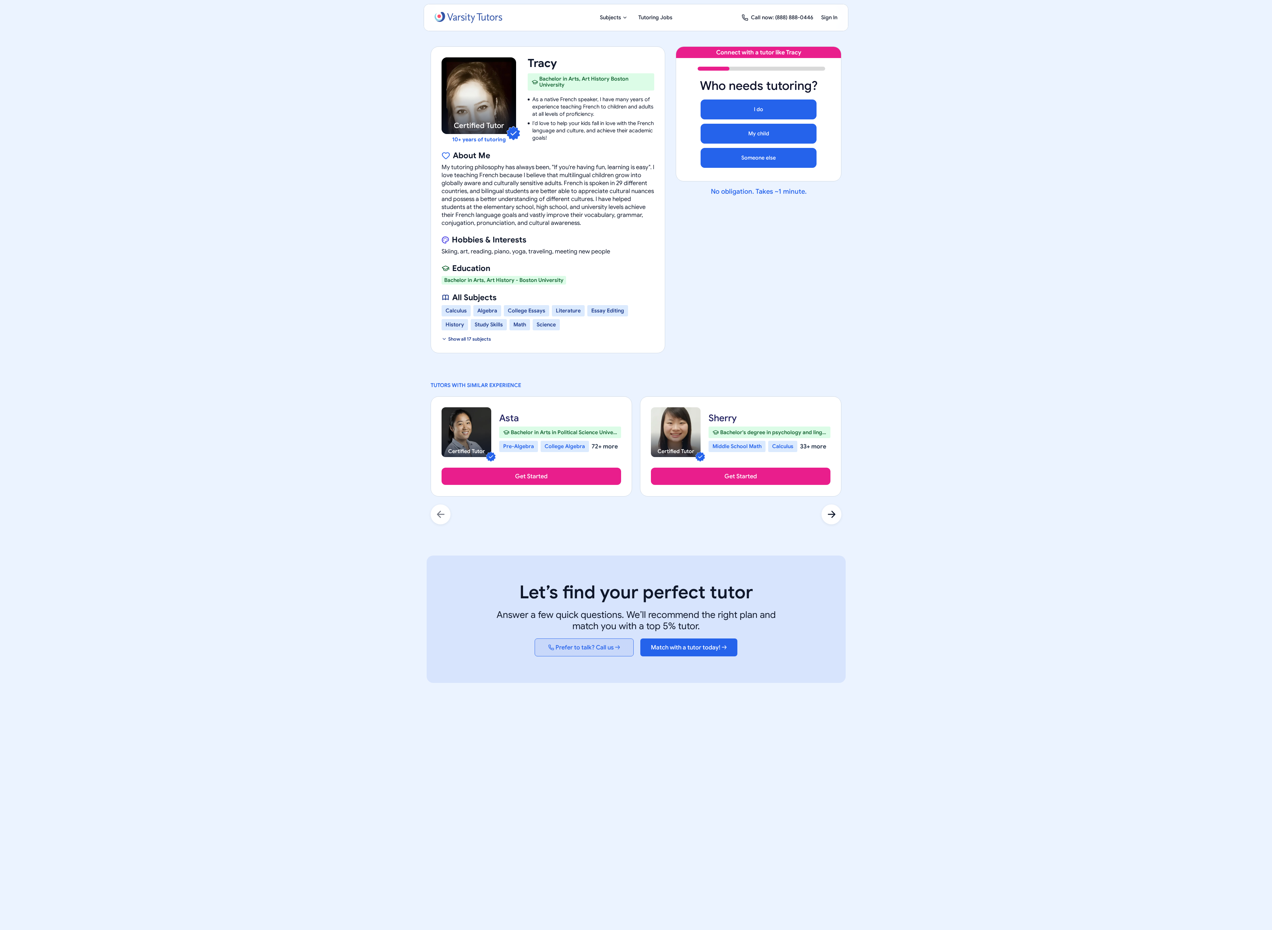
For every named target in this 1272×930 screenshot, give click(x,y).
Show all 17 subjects (469, 339)
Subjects (610, 17)
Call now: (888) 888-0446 (782, 17)
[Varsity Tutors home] (468, 17)
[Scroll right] (831, 514)
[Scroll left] (440, 514)
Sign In (829, 17)
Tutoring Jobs (655, 17)
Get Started (531, 476)
